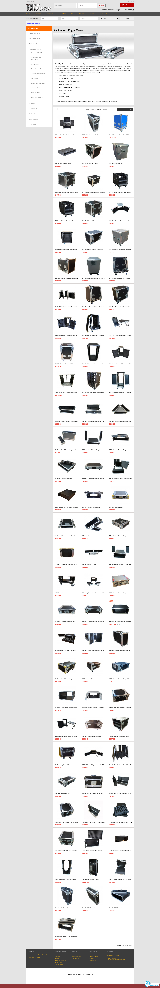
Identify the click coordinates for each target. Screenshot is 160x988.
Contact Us (58, 954)
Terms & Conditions (60, 960)
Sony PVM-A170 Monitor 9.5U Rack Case (121, 879)
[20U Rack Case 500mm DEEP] (66, 352)
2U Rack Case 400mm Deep (117, 450)
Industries (32, 103)
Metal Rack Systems (37, 97)
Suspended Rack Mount (38, 53)
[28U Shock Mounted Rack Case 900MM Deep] (120, 380)
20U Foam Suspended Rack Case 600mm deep (123, 335)
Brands (74, 954)
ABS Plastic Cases (34, 38)
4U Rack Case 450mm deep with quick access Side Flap (72, 621)
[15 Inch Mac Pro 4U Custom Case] (66, 123)
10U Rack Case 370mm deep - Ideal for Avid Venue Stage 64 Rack (75, 192)
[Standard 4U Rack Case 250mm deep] (66, 924)
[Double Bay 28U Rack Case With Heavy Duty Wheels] (120, 752)
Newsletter (93, 960)
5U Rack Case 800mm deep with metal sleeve (96, 650)
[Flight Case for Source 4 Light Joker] (93, 810)
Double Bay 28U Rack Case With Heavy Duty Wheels (125, 765)
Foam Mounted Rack (37, 69)
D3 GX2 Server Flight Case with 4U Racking (95, 765)
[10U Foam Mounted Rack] (93, 151)
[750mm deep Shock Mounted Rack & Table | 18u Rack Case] (66, 724)
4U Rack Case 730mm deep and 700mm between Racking (100, 621)
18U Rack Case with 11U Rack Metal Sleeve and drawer (126, 306)
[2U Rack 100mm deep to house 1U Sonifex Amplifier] (66, 409)
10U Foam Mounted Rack (90, 163)
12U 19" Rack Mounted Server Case (120, 192)
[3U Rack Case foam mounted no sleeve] (66, 552)
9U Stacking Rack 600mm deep (65, 765)
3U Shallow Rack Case (89, 564)
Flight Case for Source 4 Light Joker (93, 822)
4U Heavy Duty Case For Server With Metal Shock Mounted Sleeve (103, 593)
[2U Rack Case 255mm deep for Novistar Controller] (120, 409)
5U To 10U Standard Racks (90, 135)
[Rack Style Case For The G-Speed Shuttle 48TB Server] (66, 867)
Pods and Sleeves (36, 92)
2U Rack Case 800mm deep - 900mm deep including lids (99, 478)
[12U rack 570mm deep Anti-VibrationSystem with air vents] (66, 208)
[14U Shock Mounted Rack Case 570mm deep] (120, 266)
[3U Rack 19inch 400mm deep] (93, 495)
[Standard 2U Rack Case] (66, 896)
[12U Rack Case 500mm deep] (93, 208)
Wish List (92, 958)
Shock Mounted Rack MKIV (90, 879)
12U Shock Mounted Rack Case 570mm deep (69, 278)
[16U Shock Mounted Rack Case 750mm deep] (93, 294)
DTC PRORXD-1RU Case (62, 793)
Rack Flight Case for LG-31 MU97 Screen (95, 850)
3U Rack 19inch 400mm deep (91, 507)
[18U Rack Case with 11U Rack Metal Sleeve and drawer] (120, 294)
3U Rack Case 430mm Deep (117, 535)
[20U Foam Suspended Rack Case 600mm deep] (120, 323)
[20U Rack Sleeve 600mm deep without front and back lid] (93, 352)
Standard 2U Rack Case (62, 908)
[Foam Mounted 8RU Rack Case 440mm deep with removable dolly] (66, 838)
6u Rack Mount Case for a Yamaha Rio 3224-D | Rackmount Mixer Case (104, 707)
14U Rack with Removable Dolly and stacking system (99, 278)
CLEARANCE (33, 108)
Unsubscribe (75, 958)
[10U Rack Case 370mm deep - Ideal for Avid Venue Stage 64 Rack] (66, 180)
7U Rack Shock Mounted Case (91, 736)
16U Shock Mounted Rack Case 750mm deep (96, 306)
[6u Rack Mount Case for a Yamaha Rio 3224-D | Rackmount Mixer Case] (93, 695)
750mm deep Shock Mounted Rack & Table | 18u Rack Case (74, 736)
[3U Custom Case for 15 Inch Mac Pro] (120, 466)
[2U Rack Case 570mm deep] (66, 466)
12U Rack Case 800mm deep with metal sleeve (96, 249)
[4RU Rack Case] (66, 581)
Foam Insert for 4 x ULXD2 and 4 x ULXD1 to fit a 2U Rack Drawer (129, 822)
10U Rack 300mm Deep (116, 163)
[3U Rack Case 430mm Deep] (120, 523)
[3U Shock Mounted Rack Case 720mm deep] (120, 552)
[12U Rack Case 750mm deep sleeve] (66, 237)
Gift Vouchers (76, 956)
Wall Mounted (35, 78)
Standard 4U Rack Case (116, 908)
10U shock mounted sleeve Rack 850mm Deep (96, 192)
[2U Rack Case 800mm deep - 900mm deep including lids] (93, 466)
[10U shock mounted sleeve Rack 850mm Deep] (93, 180)
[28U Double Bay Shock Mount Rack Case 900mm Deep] (93, 380)
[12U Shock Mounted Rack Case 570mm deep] (66, 266)
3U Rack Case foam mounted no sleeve (67, 564)
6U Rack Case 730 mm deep (90, 679)
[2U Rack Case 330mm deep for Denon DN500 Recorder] (66, 437)
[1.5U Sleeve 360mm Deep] (66, 151)
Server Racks (35, 64)
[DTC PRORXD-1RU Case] (66, 781)
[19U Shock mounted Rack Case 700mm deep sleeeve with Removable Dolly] (93, 323)
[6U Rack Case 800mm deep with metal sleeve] (120, 667)
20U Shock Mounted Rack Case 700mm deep (123, 364)
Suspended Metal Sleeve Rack (36, 58)
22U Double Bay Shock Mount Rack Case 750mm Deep (72, 392)
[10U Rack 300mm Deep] (120, 151)
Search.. (101, 5)
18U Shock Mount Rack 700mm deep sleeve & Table (71, 335)
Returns (57, 956)
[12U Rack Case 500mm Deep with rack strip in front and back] (120, 208)
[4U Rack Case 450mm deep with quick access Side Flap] (66, 609)
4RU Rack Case (60, 593)
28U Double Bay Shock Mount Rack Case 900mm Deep (99, 392)
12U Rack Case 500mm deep (91, 221)
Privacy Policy (59, 962)
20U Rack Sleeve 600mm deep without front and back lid (100, 364)
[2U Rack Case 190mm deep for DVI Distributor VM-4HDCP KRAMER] (93, 409)
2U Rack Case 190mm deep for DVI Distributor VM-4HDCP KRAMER (103, 421)
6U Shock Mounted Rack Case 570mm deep (122, 707)
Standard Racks (35, 87)
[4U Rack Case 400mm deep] (120, 581)
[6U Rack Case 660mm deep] (66, 667)
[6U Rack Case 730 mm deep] (93, 667)
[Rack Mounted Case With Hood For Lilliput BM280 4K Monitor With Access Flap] (120, 838)
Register (28, 1)
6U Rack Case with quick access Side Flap (68, 707)
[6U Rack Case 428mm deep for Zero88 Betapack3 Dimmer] (120, 638)
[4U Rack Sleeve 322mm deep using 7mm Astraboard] (120, 609)
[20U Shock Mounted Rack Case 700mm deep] (120, 352)
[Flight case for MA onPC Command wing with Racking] (66, 810)
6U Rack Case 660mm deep (63, 679)
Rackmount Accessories (38, 73)
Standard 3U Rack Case (89, 908)
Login (33, 1)
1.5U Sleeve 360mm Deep (63, 163)
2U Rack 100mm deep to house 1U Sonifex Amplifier (71, 421)
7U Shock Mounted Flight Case (119, 736)
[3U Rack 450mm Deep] (120, 495)
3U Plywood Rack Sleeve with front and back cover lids (72, 507)
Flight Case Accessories (35, 44)
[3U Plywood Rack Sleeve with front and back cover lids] (66, 495)
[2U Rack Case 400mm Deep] (120, 437)
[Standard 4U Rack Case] (120, 896)
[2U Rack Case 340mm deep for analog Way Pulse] (93, 437)
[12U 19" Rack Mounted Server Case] (120, 180)
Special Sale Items (34, 33)
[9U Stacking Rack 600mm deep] (66, 752)
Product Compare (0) (125, 109)
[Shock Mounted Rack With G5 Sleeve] (120, 123)
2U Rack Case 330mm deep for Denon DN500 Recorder (72, 450)
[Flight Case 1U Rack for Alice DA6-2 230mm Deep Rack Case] (93, 781)
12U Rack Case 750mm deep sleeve (66, 249)
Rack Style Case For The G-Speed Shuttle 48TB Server (72, 879)
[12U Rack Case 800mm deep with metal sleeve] (93, 237)
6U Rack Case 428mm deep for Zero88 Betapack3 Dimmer (127, 650)
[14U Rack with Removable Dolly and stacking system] (93, 266)
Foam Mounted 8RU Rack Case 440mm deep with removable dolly (76, 850)
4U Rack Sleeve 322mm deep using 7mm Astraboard (125, 621)
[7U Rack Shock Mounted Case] (93, 724)
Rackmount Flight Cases (33, 23)
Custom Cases (33, 119)
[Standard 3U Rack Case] (93, 896)
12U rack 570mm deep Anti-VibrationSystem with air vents (73, 221)
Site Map (57, 958)
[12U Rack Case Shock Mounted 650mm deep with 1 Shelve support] (120, 237)
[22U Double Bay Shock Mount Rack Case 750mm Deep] (66, 380)
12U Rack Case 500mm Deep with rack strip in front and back (128, 221)
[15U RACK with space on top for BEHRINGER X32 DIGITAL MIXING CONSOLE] (66, 294)
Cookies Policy (59, 964)
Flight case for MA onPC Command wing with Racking (72, 822)
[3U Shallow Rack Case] (93, 552)
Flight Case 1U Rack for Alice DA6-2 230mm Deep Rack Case (101, 793)
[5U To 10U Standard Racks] (93, 123)
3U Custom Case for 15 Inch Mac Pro (120, 478)
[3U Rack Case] (93, 523)
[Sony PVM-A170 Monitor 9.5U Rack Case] (120, 867)
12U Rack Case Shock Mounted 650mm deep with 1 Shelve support (130, 249)
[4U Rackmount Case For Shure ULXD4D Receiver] (66, 638)
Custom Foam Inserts (35, 114)
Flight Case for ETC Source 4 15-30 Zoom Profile (124, 793)
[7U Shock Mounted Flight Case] (120, 724)
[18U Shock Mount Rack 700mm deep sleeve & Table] (66, 323)
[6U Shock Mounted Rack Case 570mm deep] (120, 695)
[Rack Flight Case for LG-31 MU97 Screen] (93, 838)
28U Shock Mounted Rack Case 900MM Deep (123, 392)
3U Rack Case (86, 535)
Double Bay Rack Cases (38, 83)
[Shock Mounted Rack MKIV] (93, 867)
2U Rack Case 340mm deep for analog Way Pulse (97, 450)
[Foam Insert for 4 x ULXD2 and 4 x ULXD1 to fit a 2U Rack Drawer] (120, 810)
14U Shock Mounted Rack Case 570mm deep (123, 278)
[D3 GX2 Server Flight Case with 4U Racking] (93, 752)
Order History (94, 956)
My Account (93, 954)
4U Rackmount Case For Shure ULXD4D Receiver (70, 650)
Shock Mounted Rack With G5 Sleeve (120, 135)
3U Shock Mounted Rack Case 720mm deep (122, 564)
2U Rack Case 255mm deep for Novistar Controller (124, 421)
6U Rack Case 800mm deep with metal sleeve (123, 679)
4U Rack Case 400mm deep (117, 593)
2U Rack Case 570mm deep (63, 478)
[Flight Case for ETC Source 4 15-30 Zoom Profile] (120, 781)
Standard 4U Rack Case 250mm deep (66, 936)
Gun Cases (32, 124)
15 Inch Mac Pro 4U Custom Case (65, 135)
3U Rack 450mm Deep (116, 507)
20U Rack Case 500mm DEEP (64, 364)
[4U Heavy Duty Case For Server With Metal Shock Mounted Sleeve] (93, 581)
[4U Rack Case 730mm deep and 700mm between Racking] (93, 609)
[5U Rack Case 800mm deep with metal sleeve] (93, 638)
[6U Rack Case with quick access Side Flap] (66, 695)
